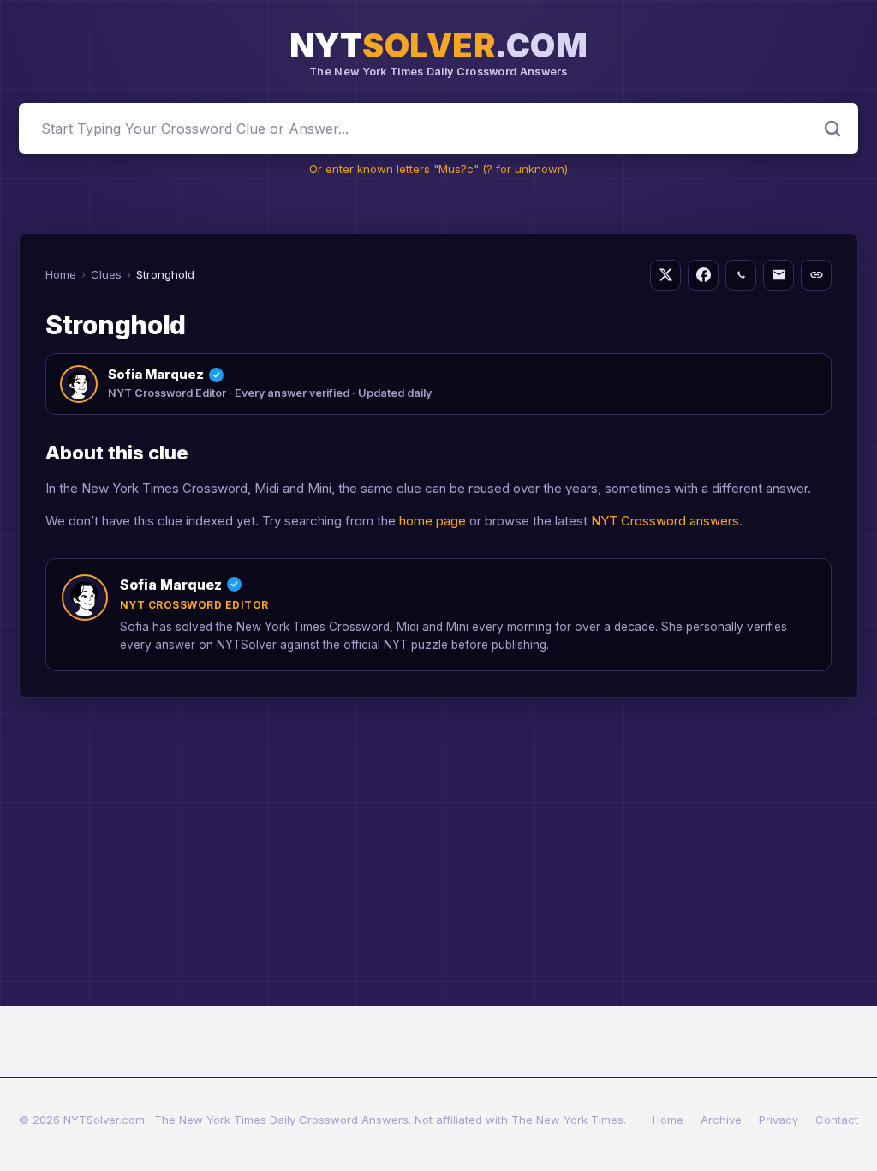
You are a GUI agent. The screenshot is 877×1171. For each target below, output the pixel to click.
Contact (836, 1119)
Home (60, 274)
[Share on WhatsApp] (740, 275)
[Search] (832, 128)
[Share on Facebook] (703, 275)
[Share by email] (778, 275)
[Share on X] (665, 275)
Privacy (778, 1119)
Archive (721, 1119)
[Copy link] (816, 275)
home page (432, 521)
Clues (106, 274)
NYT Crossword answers (665, 521)
